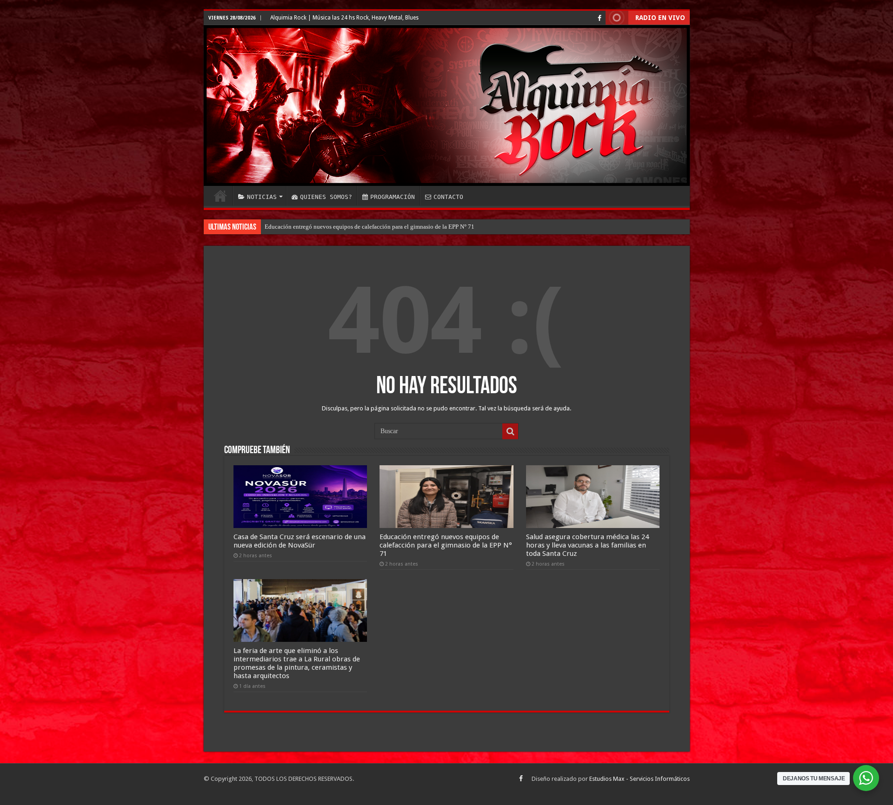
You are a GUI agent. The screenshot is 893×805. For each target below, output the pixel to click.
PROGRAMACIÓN (392, 196)
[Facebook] (599, 18)
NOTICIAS (262, 196)
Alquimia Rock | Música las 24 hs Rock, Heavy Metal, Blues (344, 17)
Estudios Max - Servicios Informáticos (639, 778)
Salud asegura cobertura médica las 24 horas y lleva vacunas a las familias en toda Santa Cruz (382, 226)
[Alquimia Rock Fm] (447, 105)
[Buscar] (510, 431)
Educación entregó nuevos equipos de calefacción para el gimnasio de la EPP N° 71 (446, 545)
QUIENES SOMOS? (326, 196)
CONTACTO (448, 196)
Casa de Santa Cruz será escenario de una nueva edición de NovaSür (299, 541)
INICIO (220, 195)
